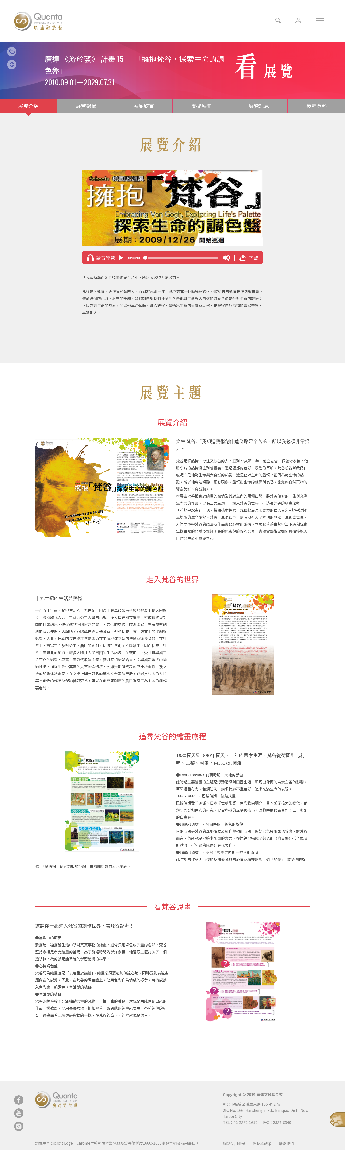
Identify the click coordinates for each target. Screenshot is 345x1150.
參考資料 (316, 105)
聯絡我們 (286, 1143)
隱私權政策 (262, 1143)
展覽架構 (86, 105)
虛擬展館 (201, 105)
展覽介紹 (28, 105)
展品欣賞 (143, 105)
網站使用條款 (234, 1143)
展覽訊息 (259, 105)
